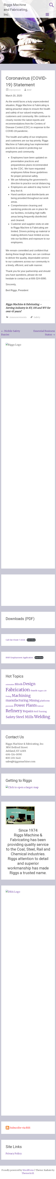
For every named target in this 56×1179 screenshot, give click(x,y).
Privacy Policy (14, 1153)
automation (10, 685)
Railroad (40, 706)
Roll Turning (40, 711)
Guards (33, 690)
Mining (34, 700)
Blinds (19, 684)
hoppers (41, 691)
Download (31, 640)
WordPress (28, 1170)
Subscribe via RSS (20, 1127)
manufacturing (17, 700)
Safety (37, 317)
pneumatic (10, 706)
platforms (45, 701)
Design (29, 684)
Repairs (28, 711)
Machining (21, 695)
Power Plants (25, 705)
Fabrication (18, 689)
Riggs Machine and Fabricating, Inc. (16, 9)
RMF (29, 90)
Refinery (14, 710)
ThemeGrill (28, 1173)
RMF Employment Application (19, 657)
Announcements (18, 317)
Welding (42, 716)
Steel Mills (24, 717)
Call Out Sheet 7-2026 (15, 640)
